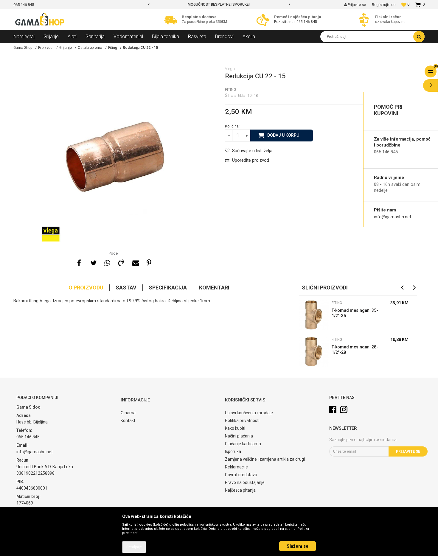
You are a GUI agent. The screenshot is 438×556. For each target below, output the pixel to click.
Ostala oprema (90, 48)
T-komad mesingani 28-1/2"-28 (355, 350)
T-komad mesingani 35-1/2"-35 (355, 313)
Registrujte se (383, 4)
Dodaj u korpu (283, 135)
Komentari (214, 287)
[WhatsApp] (107, 262)
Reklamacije (236, 467)
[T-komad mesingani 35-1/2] (314, 315)
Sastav (126, 287)
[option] (213, 4)
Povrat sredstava (241, 474)
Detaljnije (134, 547)
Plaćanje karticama (243, 443)
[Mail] (135, 262)
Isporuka (233, 451)
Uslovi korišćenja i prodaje (249, 412)
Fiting (112, 48)
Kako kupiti (235, 428)
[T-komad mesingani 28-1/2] (314, 352)
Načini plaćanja (239, 436)
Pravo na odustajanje (245, 482)
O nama (128, 412)
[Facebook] (79, 262)
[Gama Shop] (40, 19)
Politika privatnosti (242, 420)
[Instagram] (343, 409)
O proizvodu (86, 287)
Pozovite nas (285, 22)
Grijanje (65, 48)
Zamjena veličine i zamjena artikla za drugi (265, 459)
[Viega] (50, 234)
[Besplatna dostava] (172, 19)
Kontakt (128, 420)
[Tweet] (93, 262)
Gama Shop (22, 48)
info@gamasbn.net (392, 216)
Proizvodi (45, 48)
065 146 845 (306, 22)
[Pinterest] (149, 262)
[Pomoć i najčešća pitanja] (264, 19)
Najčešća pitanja (240, 490)
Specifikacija (168, 287)
